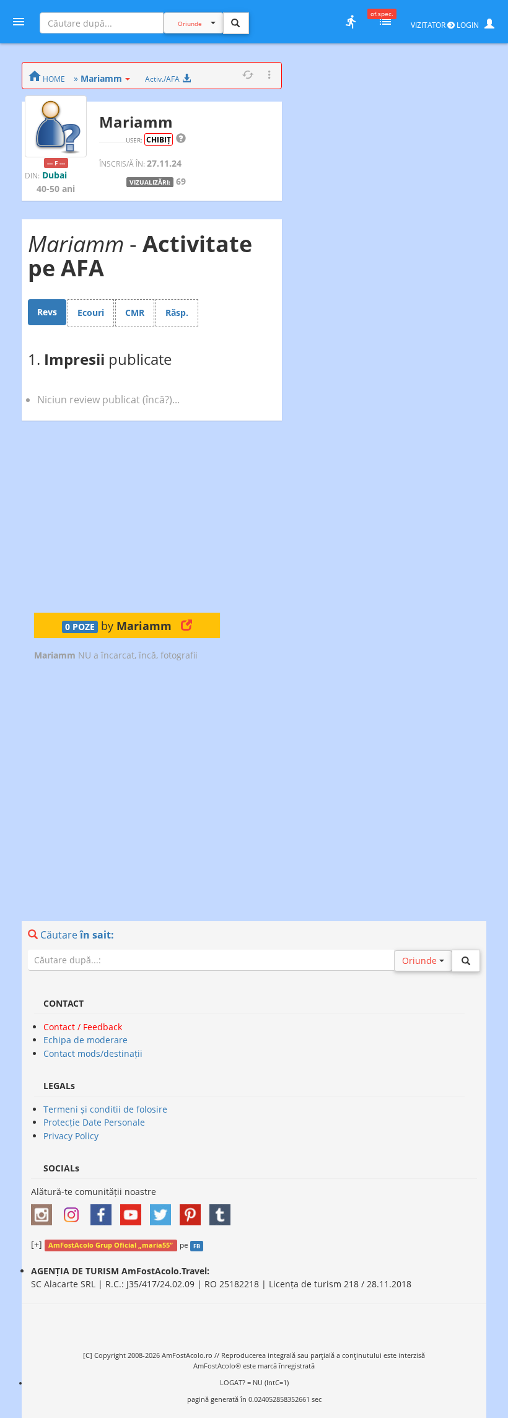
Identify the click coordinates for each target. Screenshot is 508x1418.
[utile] (350, 22)
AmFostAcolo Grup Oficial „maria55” (110, 1245)
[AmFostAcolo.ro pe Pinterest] (193, 1211)
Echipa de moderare (85, 1040)
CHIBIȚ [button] (158, 139)
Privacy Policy (71, 1136)
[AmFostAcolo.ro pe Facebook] (104, 1211)
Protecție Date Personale (94, 1122)
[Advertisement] (127, 516)
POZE (80, 626)
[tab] (47, 312)
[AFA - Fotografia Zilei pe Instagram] (74, 1211)
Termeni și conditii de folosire (105, 1109)
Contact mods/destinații (92, 1053)
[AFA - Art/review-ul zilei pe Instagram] (44, 1211)
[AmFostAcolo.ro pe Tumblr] (223, 1211)
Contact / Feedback (82, 1027)
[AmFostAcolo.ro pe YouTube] (133, 1211)
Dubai (54, 175)
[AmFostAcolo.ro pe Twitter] (163, 1211)
